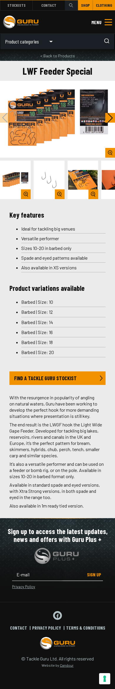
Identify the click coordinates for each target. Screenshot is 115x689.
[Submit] (108, 41)
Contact (48, 5)
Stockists (16, 5)
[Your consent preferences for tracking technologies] (104, 678)
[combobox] (86, 41)
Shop (85, 5)
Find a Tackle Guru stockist (45, 378)
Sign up (94, 574)
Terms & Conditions (85, 627)
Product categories (22, 41)
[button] (110, 118)
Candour (67, 665)
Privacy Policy (23, 586)
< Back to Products (57, 55)
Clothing (104, 5)
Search (71, 5)
